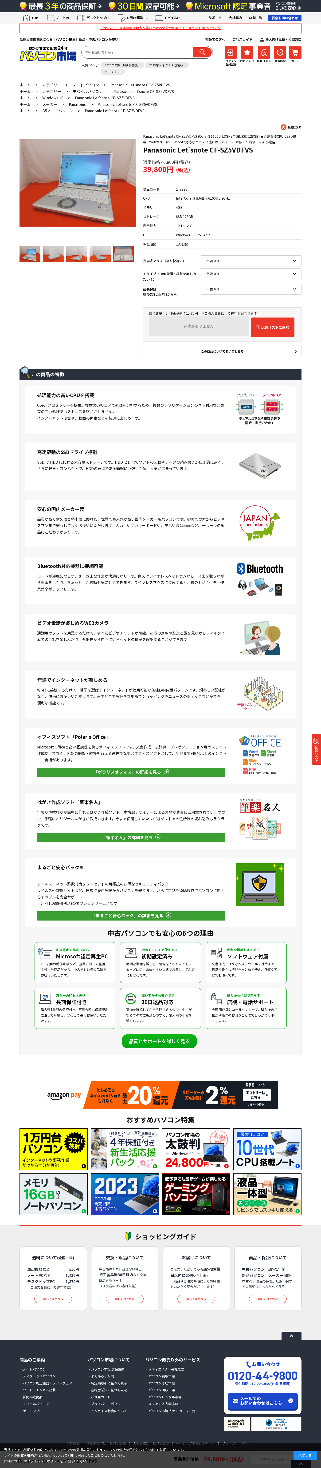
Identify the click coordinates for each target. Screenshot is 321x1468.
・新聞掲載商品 (31, 1397)
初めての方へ (215, 39)
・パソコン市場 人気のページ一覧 (170, 1410)
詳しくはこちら (53, 1299)
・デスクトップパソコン (38, 1376)
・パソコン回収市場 (160, 1390)
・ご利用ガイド (99, 1397)
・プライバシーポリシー (106, 1403)
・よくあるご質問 (101, 1376)
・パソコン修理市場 (160, 1383)
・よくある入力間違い (161, 1403)
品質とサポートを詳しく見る (159, 1041)
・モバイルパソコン (34, 1403)
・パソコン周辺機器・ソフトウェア (46, 1383)
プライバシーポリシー (43, 1461)
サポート (215, 17)
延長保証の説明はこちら (160, 294)
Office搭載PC (137, 17)
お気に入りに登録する (291, 127)
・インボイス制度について (107, 1410)
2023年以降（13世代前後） (166, 65)
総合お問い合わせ (285, 18)
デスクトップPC (98, 17)
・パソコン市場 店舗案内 (106, 1369)
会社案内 (235, 17)
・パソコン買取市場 (160, 1376)
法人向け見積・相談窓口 (283, 39)
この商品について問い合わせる (222, 351)
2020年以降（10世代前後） (122, 65)
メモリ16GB (113, 72)
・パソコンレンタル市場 (163, 1397)
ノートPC (63, 17)
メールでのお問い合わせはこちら (261, 1400)
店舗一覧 (255, 17)
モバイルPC (172, 17)
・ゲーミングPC (31, 1410)
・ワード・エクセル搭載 (38, 1390)
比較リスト (316, 753)
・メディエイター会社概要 (164, 1369)
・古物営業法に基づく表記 (107, 1390)
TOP (34, 17)
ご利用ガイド (242, 39)
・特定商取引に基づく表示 (107, 1383)
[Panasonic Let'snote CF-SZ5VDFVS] (78, 182)
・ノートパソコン (33, 1369)
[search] (202, 52)
